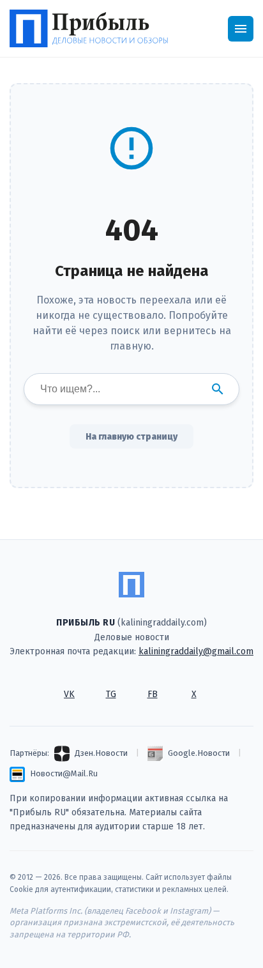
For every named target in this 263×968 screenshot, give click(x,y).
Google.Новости (199, 753)
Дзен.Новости (101, 753)
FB (152, 694)
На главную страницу (131, 436)
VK (69, 694)
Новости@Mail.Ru (64, 773)
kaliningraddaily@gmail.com (196, 651)
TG (111, 694)
